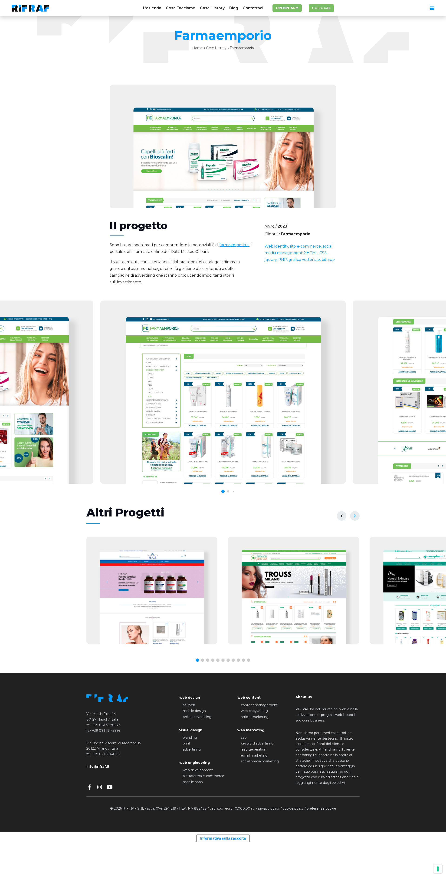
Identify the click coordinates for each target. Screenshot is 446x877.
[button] (197, 660)
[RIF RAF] (30, 8)
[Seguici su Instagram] (99, 787)
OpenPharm (287, 8)
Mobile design (194, 711)
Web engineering (194, 763)
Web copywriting (254, 711)
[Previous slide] (341, 516)
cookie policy (293, 808)
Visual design (190, 730)
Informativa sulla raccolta (223, 838)
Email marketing (254, 755)
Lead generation (253, 749)
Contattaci (253, 8)
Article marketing (255, 717)
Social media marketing (260, 761)
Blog (233, 8)
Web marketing (250, 730)
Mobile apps (193, 782)
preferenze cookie (321, 808)
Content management (259, 705)
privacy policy (269, 808)
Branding (190, 737)
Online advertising (197, 717)
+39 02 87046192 (106, 754)
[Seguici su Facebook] (89, 787)
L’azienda (152, 8)
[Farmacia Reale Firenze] (151, 590)
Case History (212, 8)
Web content (249, 697)
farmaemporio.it (234, 245)
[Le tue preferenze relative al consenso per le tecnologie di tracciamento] (437, 868)
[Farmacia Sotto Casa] (293, 590)
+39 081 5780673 (106, 725)
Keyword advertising (257, 743)
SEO (244, 737)
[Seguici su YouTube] (110, 787)
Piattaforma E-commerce (203, 776)
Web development (198, 770)
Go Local (321, 8)
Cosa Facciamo (180, 8)
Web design (189, 697)
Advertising (192, 749)
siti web (189, 705)
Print (186, 743)
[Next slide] (355, 516)
